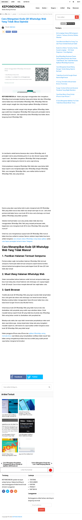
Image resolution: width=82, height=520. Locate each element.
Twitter (35, 377)
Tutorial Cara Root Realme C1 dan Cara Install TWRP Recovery (25, 413)
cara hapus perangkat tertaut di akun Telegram (17, 241)
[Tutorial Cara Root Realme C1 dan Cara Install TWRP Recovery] (27, 404)
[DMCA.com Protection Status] (67, 23)
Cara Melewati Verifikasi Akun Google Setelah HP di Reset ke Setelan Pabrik (9, 417)
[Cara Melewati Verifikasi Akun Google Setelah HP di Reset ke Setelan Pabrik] (10, 406)
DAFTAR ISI (33, 489)
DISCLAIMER (34, 482)
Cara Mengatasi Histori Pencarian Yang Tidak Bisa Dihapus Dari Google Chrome (9, 436)
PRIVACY (32, 487)
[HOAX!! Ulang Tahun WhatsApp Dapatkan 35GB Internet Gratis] (10, 445)
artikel (8, 31)
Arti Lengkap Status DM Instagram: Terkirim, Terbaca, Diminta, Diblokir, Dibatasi (67, 35)
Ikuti (78, 2)
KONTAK (32, 484)
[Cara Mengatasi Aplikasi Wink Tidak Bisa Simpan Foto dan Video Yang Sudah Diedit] (27, 426)
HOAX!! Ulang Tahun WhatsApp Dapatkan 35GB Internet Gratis (9, 455)
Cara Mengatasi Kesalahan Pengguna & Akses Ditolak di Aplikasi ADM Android (12, 464)
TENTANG (33, 480)
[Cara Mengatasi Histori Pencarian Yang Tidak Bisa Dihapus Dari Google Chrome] (10, 426)
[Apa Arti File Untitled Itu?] (27, 445)
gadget (14, 31)
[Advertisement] (26, 48)
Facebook (18, 377)
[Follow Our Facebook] (70, 2)
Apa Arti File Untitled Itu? (26, 454)
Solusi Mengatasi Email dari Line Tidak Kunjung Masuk (41, 463)
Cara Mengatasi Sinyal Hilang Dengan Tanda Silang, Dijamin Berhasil (65, 69)
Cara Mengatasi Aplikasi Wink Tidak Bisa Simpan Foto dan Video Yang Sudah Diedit (25, 436)
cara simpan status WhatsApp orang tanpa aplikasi (29, 239)
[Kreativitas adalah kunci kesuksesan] (79, 516)
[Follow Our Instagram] (73, 2)
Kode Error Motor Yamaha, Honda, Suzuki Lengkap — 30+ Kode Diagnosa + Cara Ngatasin (67, 50)
